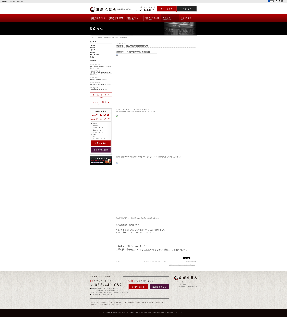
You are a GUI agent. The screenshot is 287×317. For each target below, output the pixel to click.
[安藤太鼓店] (185, 278)
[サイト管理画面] (282, 1)
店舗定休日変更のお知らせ (98, 84)
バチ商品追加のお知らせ (97, 89)
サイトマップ (115, 304)
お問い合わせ (188, 18)
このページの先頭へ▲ (190, 261)
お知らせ (92, 45)
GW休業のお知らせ (95, 79)
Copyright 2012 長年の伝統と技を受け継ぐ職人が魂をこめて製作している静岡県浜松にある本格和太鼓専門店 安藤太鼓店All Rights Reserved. (143, 312)
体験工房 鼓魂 (94, 54)
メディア (92, 50)
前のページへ (149, 261)
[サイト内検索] (276, 1)
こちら (147, 249)
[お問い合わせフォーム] (167, 9)
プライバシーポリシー (104, 304)
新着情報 (170, 18)
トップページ (93, 37)
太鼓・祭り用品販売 (135, 18)
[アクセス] (187, 9)
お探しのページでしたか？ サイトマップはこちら (182, 265)
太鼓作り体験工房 (152, 18)
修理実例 (106, 37)
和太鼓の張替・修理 (117, 18)
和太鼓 (92, 57)
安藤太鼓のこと (99, 18)
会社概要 (93, 304)
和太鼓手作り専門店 (124, 9)
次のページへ (161, 261)
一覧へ (118, 261)
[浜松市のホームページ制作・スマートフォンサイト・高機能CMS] (279, 1)
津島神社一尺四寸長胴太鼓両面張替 (13, 1)
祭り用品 (92, 52)
